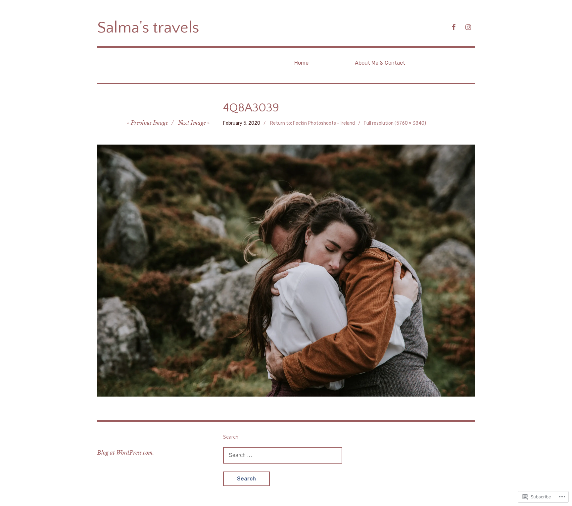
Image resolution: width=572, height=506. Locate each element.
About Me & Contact (380, 63)
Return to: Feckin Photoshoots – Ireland (312, 123)
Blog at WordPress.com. (125, 452)
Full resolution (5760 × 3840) (395, 123)
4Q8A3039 (251, 107)
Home (301, 63)
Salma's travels (148, 27)
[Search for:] (282, 455)
